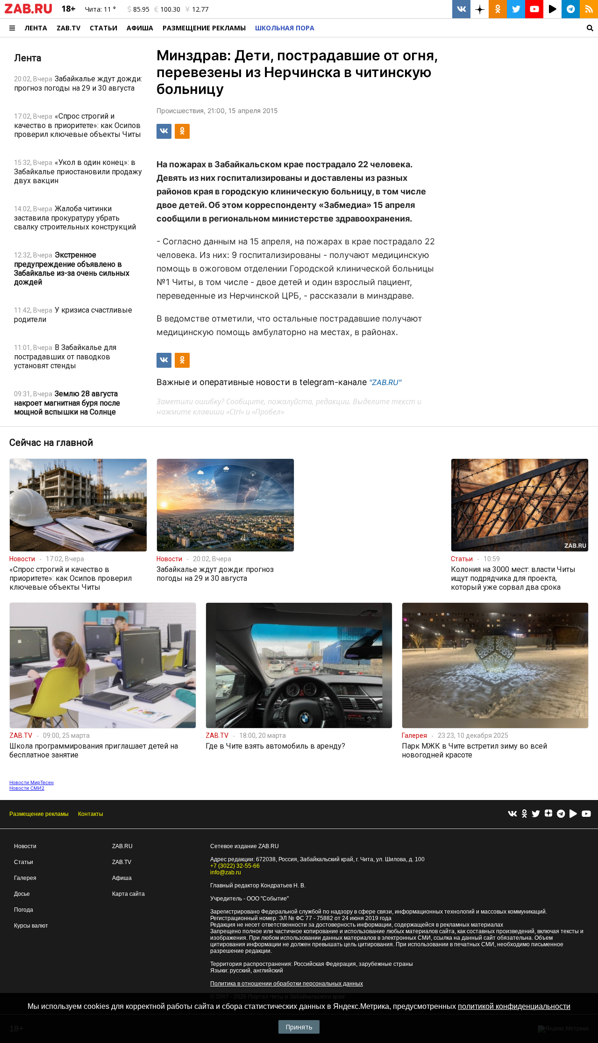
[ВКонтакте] (512, 814)
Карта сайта (128, 894)
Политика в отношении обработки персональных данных (286, 983)
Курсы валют (31, 925)
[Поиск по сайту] (458, 28)
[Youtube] (586, 814)
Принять (299, 1026)
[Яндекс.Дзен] (548, 814)
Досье (22, 894)
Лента (35, 27)
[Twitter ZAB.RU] (516, 9)
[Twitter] (535, 814)
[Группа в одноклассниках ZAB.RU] (498, 9)
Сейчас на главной (51, 442)
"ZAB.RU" (385, 382)
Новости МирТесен (31, 782)
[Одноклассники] (524, 814)
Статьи (103, 27)
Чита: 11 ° (100, 9)
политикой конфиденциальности (514, 1006)
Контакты (90, 814)
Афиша (140, 27)
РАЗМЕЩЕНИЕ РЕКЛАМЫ (204, 27)
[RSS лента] (589, 9)
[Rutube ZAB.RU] (552, 9)
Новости (25, 846)
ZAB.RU (122, 846)
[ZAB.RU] (28, 11)
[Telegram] (561, 814)
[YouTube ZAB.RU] (534, 9)
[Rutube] (573, 814)
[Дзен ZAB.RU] (479, 9)
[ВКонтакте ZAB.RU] (461, 9)
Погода (23, 910)
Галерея (25, 878)
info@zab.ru (225, 872)
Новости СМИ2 (26, 788)
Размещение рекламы (39, 814)
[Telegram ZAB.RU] (571, 9)
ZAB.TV (68, 27)
